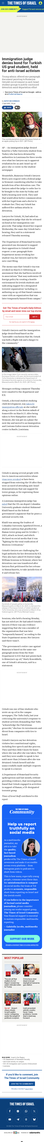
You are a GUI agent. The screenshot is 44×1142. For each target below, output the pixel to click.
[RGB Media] (16, 1133)
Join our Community (9, 9)
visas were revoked (11, 479)
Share (9, 107)
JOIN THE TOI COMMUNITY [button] (22, 1084)
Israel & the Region (18, 1057)
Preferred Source (15, 94)
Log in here (29, 1089)
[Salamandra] (34, 1132)
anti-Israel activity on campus (13, 1062)
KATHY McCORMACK (12, 101)
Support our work (22, 938)
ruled (4, 503)
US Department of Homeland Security (16, 1059)
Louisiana (6, 1066)
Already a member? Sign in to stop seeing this (22, 945)
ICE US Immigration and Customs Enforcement (20, 1064)
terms (33, 322)
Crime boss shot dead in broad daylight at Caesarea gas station (31, 982)
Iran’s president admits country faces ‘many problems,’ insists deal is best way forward (30, 1013)
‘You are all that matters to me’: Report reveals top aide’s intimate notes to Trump (13, 983)
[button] (40, 3)
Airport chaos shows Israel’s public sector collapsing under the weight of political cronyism (12, 1013)
